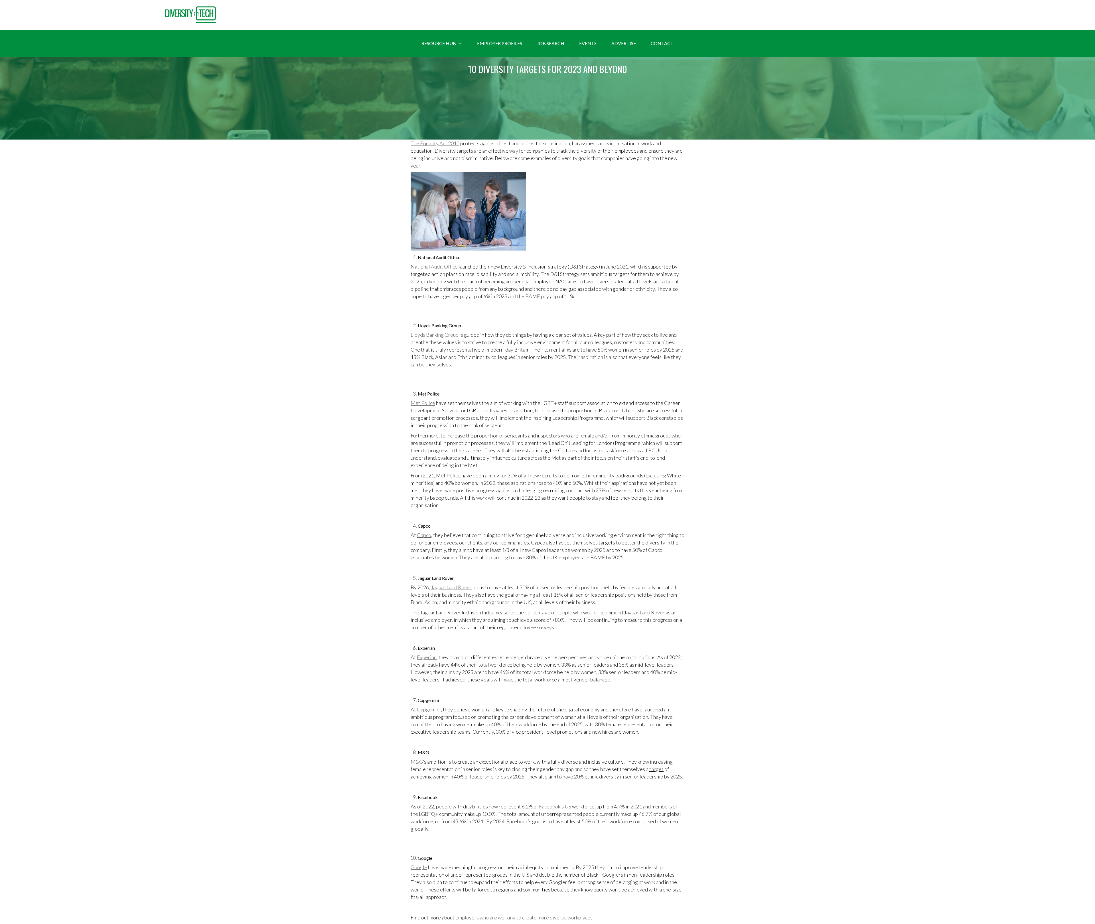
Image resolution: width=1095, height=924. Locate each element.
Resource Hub (438, 43)
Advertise (623, 43)
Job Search (550, 43)
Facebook (549, 806)
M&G (417, 761)
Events (588, 43)
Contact (662, 43)
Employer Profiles (499, 43)
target (656, 769)
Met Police (423, 403)
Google (419, 867)
